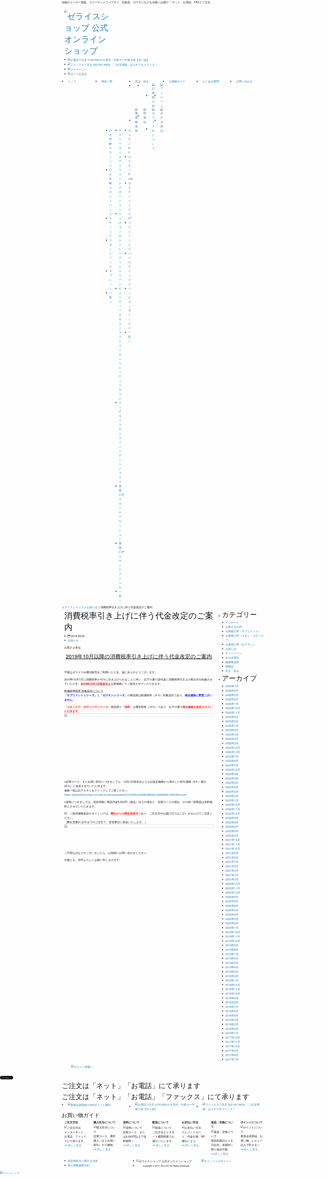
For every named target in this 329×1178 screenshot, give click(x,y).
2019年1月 (232, 980)
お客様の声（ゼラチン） (240, 644)
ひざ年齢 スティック (110, 147)
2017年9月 (232, 1051)
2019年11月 (232, 936)
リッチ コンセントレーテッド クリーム (120, 249)
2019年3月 (232, 971)
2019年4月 (232, 967)
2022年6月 (232, 827)
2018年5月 (232, 1015)
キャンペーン (233, 653)
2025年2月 (232, 743)
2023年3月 (232, 792)
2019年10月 (232, 941)
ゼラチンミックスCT (130, 200)
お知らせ (73, 640)
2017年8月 (232, 1055)
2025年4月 (232, 734)
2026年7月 (232, 686)
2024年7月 (232, 756)
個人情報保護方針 (79, 1165)
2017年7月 (232, 1059)
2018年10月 (232, 993)
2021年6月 (232, 866)
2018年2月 (232, 1029)
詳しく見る (74, 1145)
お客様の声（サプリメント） (243, 631)
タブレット (110, 279)
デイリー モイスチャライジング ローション (120, 169)
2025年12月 (232, 708)
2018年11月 (232, 989)
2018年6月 (232, 1011)
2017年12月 (232, 1037)
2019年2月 (232, 976)
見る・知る (142, 81)
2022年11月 (232, 809)
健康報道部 (232, 662)
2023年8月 (232, 778)
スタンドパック (110, 253)
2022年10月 (232, 813)
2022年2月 (232, 835)
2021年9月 (232, 853)
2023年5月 (232, 787)
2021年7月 (232, 862)
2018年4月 (232, 1020)
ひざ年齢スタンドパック (110, 192)
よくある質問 (211, 81)
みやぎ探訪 (232, 658)
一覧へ (110, 297)
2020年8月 (232, 901)
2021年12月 (232, 840)
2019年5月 (232, 963)
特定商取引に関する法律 (83, 1161)
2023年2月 (232, 796)
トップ (72, 81)
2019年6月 (232, 958)
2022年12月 (232, 805)
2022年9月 (232, 818)
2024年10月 (232, 752)
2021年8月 (232, 857)
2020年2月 (232, 923)
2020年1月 (232, 928)
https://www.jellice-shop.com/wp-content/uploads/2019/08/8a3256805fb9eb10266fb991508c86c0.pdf (125, 795)
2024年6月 (232, 761)
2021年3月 (232, 875)
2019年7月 (232, 954)
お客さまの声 (233, 627)
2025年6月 (232, 730)
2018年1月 (232, 1033)
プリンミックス (129, 236)
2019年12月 (232, 932)
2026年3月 (232, 695)
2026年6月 (232, 690)
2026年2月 (232, 699)
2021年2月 (232, 879)
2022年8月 (232, 822)
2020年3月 (232, 919)
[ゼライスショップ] (87, 32)
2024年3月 (232, 765)
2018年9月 (232, 998)
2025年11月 (232, 712)
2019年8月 (232, 950)
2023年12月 (232, 770)
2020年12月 (232, 884)
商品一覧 (106, 81)
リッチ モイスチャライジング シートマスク (120, 442)
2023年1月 (232, 800)
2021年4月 (232, 870)
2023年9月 (232, 774)
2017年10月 (232, 1046)
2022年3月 (232, 831)
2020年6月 (232, 906)
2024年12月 (232, 748)
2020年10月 (232, 892)
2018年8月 (232, 1002)
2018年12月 (232, 985)
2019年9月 (232, 945)
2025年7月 (232, 726)
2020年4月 (232, 914)
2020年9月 (232, 897)
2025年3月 (232, 739)
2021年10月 (232, 848)
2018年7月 (232, 1007)
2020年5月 (232, 910)
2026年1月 (232, 704)
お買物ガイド (177, 81)
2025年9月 (232, 717)
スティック (110, 227)
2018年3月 (232, 1024)
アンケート (232, 622)
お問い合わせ (244, 81)
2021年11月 (232, 844)
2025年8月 (232, 721)
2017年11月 (232, 1042)
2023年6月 (232, 783)
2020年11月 (232, 888)
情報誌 (229, 666)
